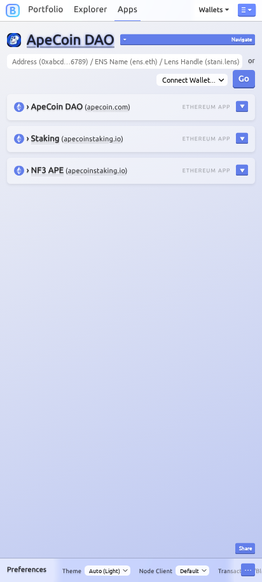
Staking (45, 138)
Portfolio (45, 9)
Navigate (241, 38)
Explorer (90, 9)
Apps (127, 9)
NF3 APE (47, 170)
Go (243, 78)
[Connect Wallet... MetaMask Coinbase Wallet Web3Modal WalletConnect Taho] (191, 80)
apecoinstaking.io (92, 139)
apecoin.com (107, 107)
